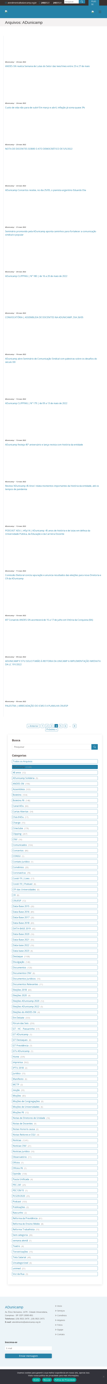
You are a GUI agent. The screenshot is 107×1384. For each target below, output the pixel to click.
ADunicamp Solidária (25, 778)
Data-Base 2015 (23, 906)
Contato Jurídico (23, 861)
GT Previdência (22, 1045)
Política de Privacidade (65, 1380)
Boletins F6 (21, 800)
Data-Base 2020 (23, 934)
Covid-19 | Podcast (24, 883)
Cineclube (21, 828)
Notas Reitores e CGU (26, 1134)
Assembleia (22, 789)
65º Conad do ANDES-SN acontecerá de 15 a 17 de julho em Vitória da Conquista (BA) (49, 619)
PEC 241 (19, 1184)
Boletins (20, 794)
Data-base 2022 (23, 945)
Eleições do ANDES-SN (26, 1012)
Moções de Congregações (28, 1101)
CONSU (18, 856)
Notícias (20, 1140)
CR (16, 895)
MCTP (18, 1084)
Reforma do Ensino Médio (28, 1223)
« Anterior (33, 726)
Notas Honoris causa (25, 1129)
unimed (19, 1268)
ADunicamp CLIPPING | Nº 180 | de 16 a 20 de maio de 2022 (36, 276)
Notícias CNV (22, 1145)
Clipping (20, 833)
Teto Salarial (22, 1257)
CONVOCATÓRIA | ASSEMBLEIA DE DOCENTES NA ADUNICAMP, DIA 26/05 (44, 317)
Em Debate (21, 1017)
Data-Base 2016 (23, 911)
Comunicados (23, 844)
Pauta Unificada (23, 1179)
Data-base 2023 (23, 950)
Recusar (47, 1380)
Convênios (21, 867)
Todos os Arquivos (22, 761)
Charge (19, 822)
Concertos (20, 850)
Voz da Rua (20, 1273)
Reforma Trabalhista (26, 1229)
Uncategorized (22, 1262)
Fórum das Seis (23, 1023)
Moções (19, 1095)
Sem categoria (22, 1234)
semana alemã (22, 1240)
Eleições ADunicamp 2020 (28, 1000)
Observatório (22, 1156)
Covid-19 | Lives (23, 878)
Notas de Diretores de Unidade (31, 1117)
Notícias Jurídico (23, 1151)
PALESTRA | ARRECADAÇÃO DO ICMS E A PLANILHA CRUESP (36, 705)
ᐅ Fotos (59, 1325)
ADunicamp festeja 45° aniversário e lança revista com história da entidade (44, 444)
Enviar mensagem (28, 1355)
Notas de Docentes (24, 1123)
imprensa (21, 1062)
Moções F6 (21, 1112)
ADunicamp (22, 766)
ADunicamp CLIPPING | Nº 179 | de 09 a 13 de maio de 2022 (36, 403)
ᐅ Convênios (61, 1315)
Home (19, 1056)
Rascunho (20, 1212)
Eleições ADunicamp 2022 (28, 1006)
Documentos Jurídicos (26, 978)
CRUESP (19, 900)
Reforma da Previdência (27, 1218)
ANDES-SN (21, 783)
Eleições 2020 (21, 995)
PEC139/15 (20, 1190)
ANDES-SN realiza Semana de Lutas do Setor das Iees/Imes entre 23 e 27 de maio (47, 66)
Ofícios (18, 1162)
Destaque (21, 956)
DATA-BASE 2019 (24, 928)
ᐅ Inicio (58, 1306)
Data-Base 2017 (23, 917)
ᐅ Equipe (59, 1330)
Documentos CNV (24, 973)
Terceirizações (23, 1251)
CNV (17, 839)
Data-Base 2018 (23, 922)
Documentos (22, 967)
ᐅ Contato (60, 1334)
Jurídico (19, 1073)
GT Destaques (22, 1039)
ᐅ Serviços (60, 1311)
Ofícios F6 (19, 1168)
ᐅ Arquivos (60, 1320)
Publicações (21, 1207)
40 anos (19, 772)
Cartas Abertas (23, 811)
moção (19, 1090)
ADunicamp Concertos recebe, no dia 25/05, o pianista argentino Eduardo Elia (45, 190)
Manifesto (20, 1078)
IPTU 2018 (20, 1067)
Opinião (20, 1173)
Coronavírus (22, 872)
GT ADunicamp (22, 1034)
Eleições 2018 (22, 989)
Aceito (36, 1380)
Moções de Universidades (28, 1106)
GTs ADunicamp (23, 1051)
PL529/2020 (21, 1195)
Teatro (18, 1246)
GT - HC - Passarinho (26, 1028)
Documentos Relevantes (28, 984)
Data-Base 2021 (23, 939)
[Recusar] (103, 1376)
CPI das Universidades (26, 889)
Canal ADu (20, 805)
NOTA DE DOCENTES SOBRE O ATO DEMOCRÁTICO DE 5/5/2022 (38, 148)
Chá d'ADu (20, 817)
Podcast (20, 1201)
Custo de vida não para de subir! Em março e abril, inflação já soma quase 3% (45, 107)
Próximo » (51, 729)
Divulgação (21, 961)
